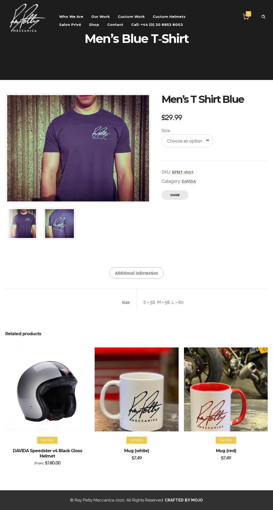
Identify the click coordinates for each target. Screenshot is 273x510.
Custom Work (131, 16)
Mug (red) (226, 450)
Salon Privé (70, 24)
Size (166, 130)
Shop (94, 24)
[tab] (136, 272)
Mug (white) (136, 450)
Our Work (100, 16)
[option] (22, 223)
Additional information (136, 273)
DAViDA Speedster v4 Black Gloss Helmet (47, 453)
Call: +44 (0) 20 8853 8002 (157, 24)
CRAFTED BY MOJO (184, 500)
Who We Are (71, 16)
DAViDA (189, 181)
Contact (115, 24)
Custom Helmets (169, 16)
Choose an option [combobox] (184, 141)
